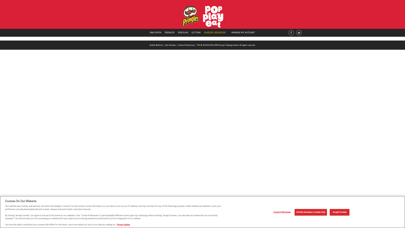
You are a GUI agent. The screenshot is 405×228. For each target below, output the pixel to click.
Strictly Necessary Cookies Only (310, 212)
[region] (202, 212)
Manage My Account (243, 32)
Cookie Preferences (282, 212)
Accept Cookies (339, 212)
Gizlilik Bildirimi (156, 45)
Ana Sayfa (155, 32)
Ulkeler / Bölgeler (216, 32)
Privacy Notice (123, 224)
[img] (202, 16)
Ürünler (169, 32)
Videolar (183, 32)
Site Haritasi (170, 45)
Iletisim (196, 32)
